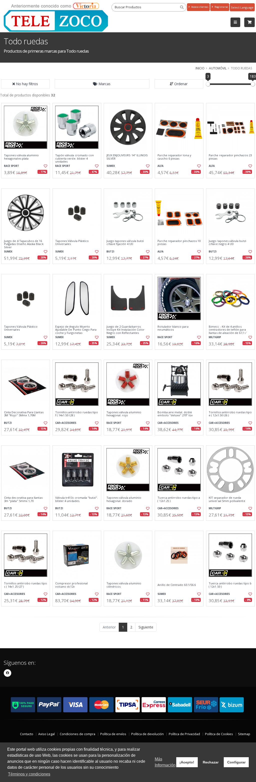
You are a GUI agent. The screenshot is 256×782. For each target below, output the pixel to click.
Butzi (110, 251)
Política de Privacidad (184, 734)
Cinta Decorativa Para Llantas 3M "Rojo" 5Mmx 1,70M (24, 414)
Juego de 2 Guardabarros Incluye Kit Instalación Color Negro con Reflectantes (125, 329)
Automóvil (217, 68)
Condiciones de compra (77, 734)
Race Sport (11, 166)
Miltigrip (215, 337)
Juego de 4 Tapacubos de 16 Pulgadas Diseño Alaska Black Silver (24, 244)
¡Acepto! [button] (187, 762)
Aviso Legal (46, 734)
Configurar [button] (236, 762)
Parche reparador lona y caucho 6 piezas (174, 157)
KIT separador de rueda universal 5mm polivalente (227, 499)
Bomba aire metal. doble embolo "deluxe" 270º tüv (175, 414)
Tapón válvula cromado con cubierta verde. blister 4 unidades (74, 158)
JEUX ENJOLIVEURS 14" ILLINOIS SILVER (127, 157)
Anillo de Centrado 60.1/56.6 (177, 584)
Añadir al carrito (27, 182)
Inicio (200, 68)
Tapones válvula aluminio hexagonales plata (21, 157)
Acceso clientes (199, 7)
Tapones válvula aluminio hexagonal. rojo (123, 414)
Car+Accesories (65, 423)
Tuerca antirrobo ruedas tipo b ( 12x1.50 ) (230, 585)
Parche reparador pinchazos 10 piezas (179, 242)
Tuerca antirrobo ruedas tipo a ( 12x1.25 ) (179, 499)
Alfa (161, 166)
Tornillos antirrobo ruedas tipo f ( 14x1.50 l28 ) (76, 414)
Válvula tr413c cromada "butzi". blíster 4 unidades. (76, 499)
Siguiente (145, 627)
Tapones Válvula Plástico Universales (72, 242)
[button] (102, 83)
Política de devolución (147, 734)
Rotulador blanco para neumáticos (173, 328)
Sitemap (244, 734)
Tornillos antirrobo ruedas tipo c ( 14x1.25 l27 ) (25, 585)
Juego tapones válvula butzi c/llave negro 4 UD (227, 242)
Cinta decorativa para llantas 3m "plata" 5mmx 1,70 (23, 499)
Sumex (110, 166)
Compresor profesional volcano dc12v (71, 585)
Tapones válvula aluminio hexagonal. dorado (123, 499)
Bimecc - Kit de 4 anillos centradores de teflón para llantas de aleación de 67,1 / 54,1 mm (227, 331)
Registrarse (221, 7)
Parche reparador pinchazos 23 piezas (230, 157)
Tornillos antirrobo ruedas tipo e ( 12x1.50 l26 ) (230, 414)
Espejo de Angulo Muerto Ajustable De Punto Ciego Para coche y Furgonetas (76, 329)
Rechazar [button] (210, 762)
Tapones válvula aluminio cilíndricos (123, 585)
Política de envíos (113, 734)
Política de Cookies (219, 734)
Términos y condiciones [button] (29, 774)
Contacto (26, 734)
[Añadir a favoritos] (45, 166)
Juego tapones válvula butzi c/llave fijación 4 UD (125, 242)
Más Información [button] (165, 762)
